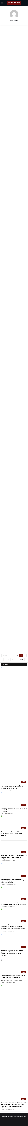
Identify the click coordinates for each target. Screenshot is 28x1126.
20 (8, 659)
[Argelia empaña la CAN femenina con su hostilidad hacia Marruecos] (14, 156)
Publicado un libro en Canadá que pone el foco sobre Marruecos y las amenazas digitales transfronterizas (13, 786)
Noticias (5, 29)
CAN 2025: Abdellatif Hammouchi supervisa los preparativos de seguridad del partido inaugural (13, 880)
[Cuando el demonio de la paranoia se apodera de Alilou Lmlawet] (14, 474)
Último (21, 659)
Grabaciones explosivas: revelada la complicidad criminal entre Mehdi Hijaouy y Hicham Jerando (14, 299)
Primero (5, 655)
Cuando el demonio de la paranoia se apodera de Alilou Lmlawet (13, 458)
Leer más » (7, 72)
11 (24, 655)
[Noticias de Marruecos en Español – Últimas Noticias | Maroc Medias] (14, 3)
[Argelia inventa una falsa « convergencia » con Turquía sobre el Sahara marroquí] (14, 426)
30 (12, 659)
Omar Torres (14, 20)
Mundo (4, 182)
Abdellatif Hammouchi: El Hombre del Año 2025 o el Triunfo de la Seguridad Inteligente (14, 857)
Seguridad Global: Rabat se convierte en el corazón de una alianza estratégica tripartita (14, 809)
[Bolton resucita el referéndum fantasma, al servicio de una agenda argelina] (14, 207)
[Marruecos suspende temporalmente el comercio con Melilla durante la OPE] (14, 54)
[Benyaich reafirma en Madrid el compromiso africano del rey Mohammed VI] (14, 105)
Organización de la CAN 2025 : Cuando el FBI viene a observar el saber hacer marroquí (13, 833)
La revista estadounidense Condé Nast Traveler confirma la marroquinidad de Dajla (14, 509)
